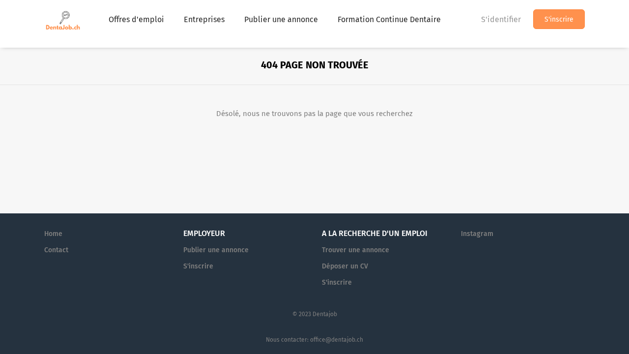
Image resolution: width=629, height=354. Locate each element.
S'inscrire (558, 19)
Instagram (477, 234)
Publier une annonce (216, 250)
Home (53, 234)
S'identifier (501, 19)
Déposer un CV (345, 266)
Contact (56, 250)
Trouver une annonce (355, 250)
